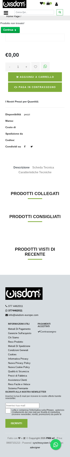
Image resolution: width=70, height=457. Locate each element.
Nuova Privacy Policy (19, 363)
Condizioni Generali (18, 350)
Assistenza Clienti (17, 380)
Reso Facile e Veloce (19, 384)
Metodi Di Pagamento (19, 329)
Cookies (12, 354)
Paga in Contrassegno (37, 87)
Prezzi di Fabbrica (17, 375)
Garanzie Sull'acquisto (19, 333)
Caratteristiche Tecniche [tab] (35, 172)
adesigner (35, 447)
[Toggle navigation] (6, 13)
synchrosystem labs (43, 442)
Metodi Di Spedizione (19, 346)
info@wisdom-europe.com (23, 315)
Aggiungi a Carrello (36, 77)
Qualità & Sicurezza (18, 371)
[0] (41, 3)
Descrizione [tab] (21, 167)
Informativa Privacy (18, 358)
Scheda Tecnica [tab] (43, 167)
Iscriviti (16, 423)
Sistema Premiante (18, 388)
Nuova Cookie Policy (19, 367)
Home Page (13, 16)
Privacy (50, 410)
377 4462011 (15, 306)
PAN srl (50, 438)
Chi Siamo (13, 337)
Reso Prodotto (15, 341)
